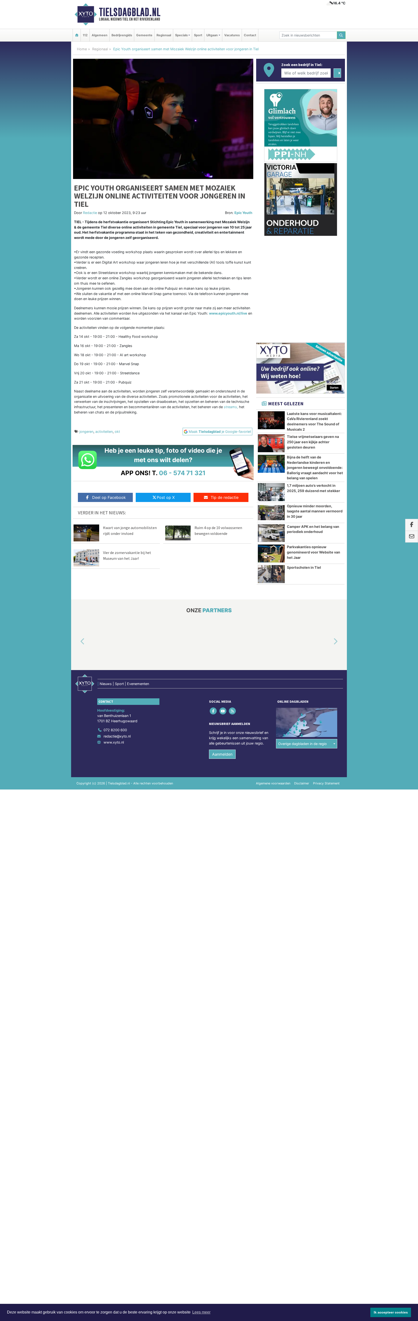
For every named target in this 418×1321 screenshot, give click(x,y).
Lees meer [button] (201, 1312)
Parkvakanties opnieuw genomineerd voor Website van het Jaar (313, 552)
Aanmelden (222, 754)
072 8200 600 (115, 730)
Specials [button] (181, 35)
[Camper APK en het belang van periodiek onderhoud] (271, 533)
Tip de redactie (225, 497)
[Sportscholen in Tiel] (271, 574)
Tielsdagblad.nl (129, 12)
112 (85, 35)
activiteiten (104, 431)
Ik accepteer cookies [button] (391, 1312)
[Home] (77, 35)
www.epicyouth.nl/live (228, 313)
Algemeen (99, 35)
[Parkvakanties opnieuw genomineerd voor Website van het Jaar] (271, 553)
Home (82, 49)
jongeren (86, 431)
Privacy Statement (326, 783)
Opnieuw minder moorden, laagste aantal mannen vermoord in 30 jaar (315, 511)
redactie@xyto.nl (117, 736)
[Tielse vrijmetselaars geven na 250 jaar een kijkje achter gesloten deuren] (271, 443)
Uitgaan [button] (212, 35)
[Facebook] (213, 711)
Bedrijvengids (122, 35)
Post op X (166, 497)
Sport (198, 35)
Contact (250, 35)
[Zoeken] (341, 35)
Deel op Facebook (109, 497)
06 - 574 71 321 (182, 473)
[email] (411, 537)
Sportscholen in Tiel (304, 567)
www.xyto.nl (114, 742)
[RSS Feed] (232, 711)
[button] (77, 641)
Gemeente (144, 35)
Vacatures (232, 35)
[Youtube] (223, 711)
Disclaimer (301, 783)
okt (117, 431)
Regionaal (164, 35)
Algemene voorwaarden (273, 783)
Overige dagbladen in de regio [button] (302, 744)
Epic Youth (243, 213)
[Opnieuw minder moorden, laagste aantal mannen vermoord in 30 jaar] (271, 512)
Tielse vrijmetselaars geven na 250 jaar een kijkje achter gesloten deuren (313, 442)
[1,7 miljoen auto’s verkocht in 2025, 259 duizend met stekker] (271, 492)
